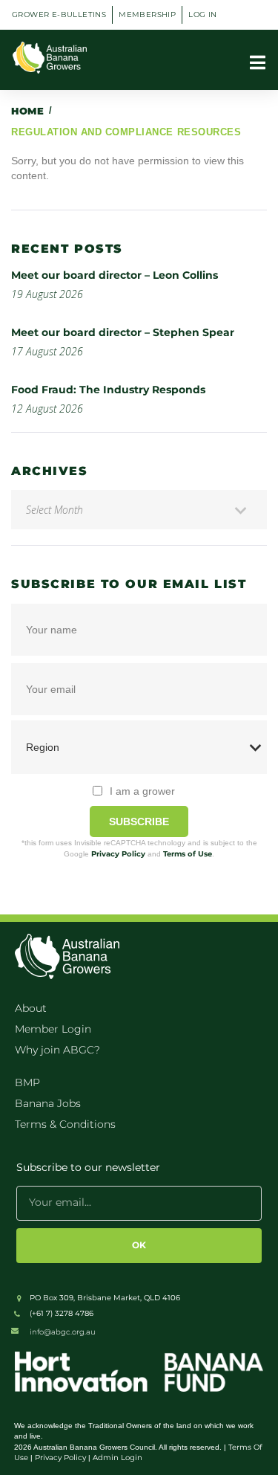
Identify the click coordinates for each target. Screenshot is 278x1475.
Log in (202, 14)
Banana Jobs (48, 1103)
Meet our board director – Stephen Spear (122, 332)
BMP (27, 1082)
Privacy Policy (118, 854)
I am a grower (142, 791)
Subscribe (139, 821)
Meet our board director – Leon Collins (114, 275)
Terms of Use (187, 854)
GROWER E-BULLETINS (59, 14)
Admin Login (117, 1457)
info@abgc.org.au (63, 1332)
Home (27, 111)
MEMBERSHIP (147, 14)
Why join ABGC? (57, 1049)
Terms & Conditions (65, 1124)
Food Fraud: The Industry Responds (108, 389)
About (31, 1008)
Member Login (53, 1029)
